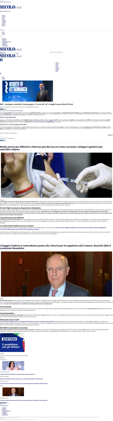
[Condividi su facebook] (1, 109)
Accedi (9, 1)
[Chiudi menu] (0, 10)
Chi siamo (4, 38)
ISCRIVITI (2, 357)
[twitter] (2, 0)
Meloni (3, 33)
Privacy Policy (5, 45)
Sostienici (4, 40)
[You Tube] (1, 0)
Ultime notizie (5, 42)
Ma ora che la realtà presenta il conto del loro (42, 120)
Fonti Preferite (20, 110)
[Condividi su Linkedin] (2, 109)
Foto (3, 25)
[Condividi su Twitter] (5, 109)
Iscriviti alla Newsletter (6, 41)
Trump (3, 34)
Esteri (3, 17)
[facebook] (0, 0)
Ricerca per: (2, 53)
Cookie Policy (5, 44)
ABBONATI (5, 1)
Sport (3, 23)
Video (3, 18)
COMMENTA (110, 135)
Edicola (1, 1)
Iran (3, 32)
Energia (57, 70)
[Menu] (0, 58)
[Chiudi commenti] (0, 136)
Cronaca (3, 16)
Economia (4, 20)
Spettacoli (4, 22)
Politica (3, 15)
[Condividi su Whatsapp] (4, 109)
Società (3, 19)
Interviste (4, 24)
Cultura (3, 21)
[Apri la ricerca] (0, 73)
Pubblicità (4, 43)
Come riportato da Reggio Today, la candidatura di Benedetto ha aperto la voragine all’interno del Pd (27, 321)
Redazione (4, 39)
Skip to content (3, 52)
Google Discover (12, 110)
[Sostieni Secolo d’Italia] (12, 351)
